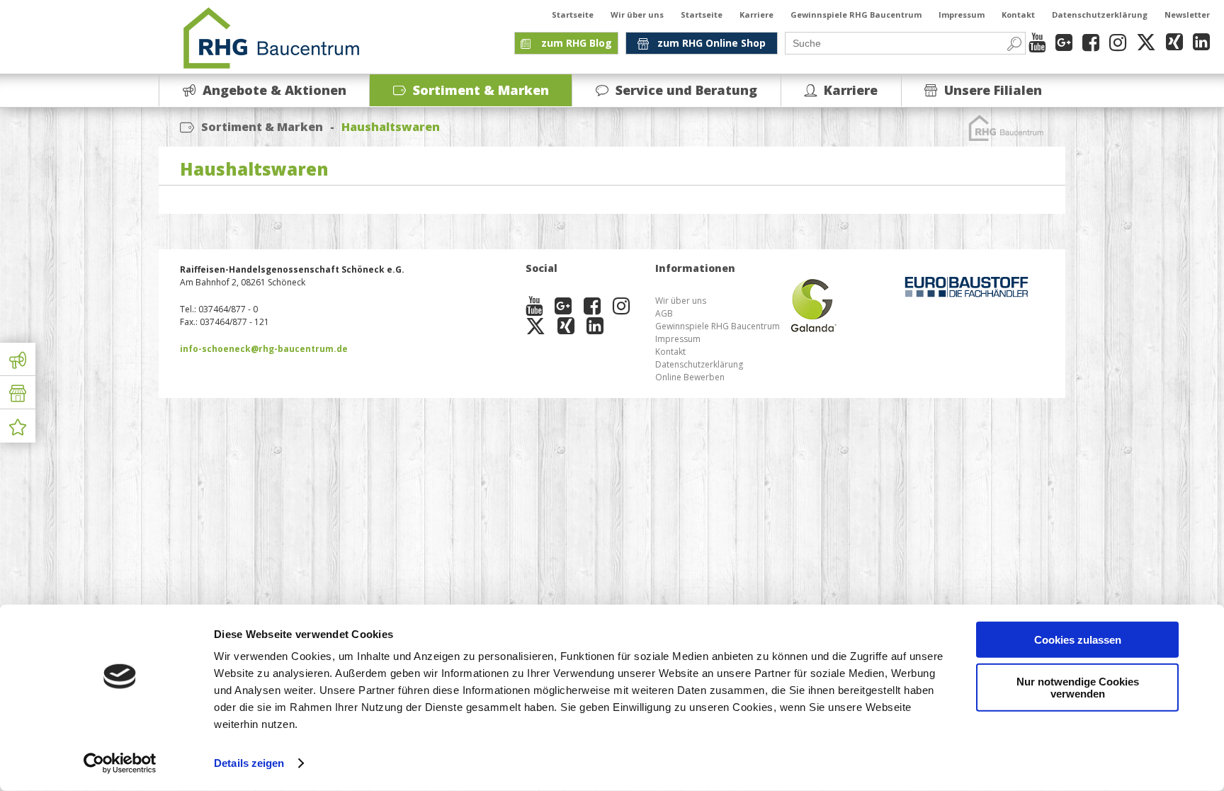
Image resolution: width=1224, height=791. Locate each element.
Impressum (962, 14)
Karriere (757, 14)
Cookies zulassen (1077, 640)
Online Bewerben (690, 377)
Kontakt (1018, 14)
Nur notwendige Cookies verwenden (1077, 687)
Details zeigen (249, 763)
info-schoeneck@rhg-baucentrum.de (264, 349)
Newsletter (1187, 14)
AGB (664, 313)
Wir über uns (637, 14)
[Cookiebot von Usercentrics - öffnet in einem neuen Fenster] (120, 763)
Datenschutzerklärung (1100, 14)
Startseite (573, 14)
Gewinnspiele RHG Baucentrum (856, 14)
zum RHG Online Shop (711, 43)
